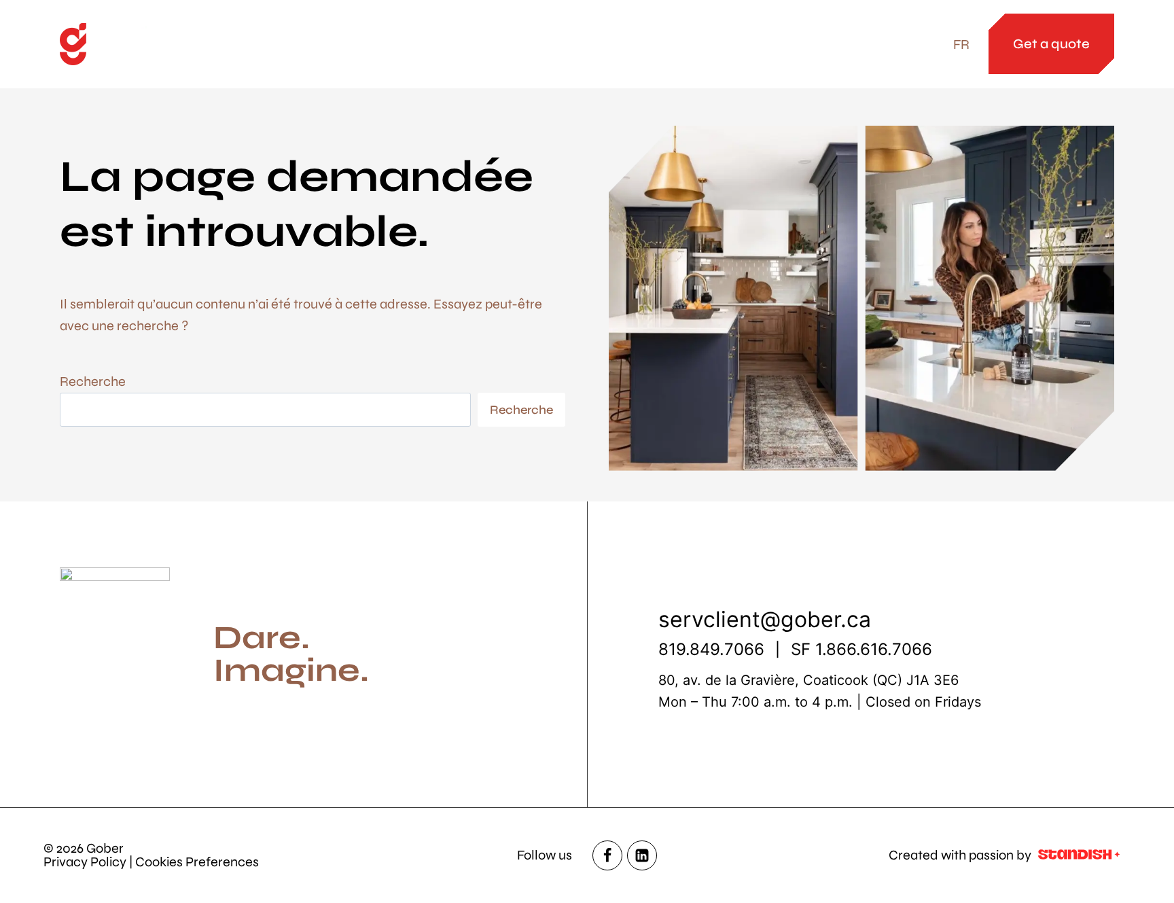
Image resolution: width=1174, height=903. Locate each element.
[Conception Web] (1079, 856)
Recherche (93, 381)
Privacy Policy (84, 861)
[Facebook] (607, 855)
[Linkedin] (642, 855)
